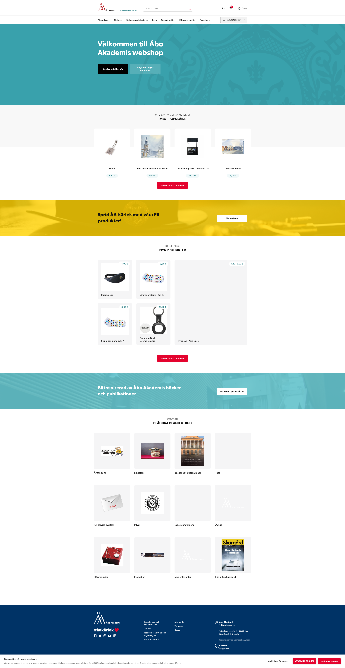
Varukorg (179, 626)
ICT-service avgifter (187, 20)
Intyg (154, 20)
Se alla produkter (111, 69)
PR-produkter (103, 20)
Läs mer (178, 663)
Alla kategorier (233, 20)
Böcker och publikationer (137, 20)
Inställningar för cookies (278, 661)
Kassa (177, 630)
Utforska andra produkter (172, 185)
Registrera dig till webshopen (145, 69)
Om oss (147, 629)
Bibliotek (118, 20)
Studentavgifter (168, 20)
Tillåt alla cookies (329, 661)
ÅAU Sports (205, 20)
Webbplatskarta (151, 640)
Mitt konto (179, 622)
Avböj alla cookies (304, 661)
